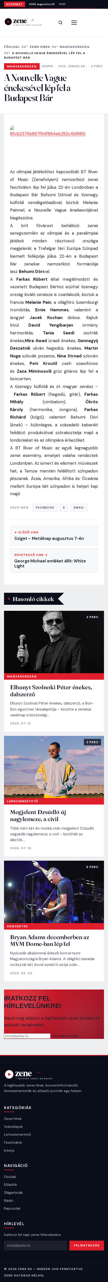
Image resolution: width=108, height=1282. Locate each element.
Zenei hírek (40, 47)
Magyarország (74, 47)
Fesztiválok (13, 1142)
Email (79, 508)
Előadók (10, 1184)
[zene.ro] (26, 21)
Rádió (8, 1200)
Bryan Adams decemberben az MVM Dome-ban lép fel (49, 940)
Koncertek (17, 926)
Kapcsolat (12, 1208)
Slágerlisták (13, 1192)
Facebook (45, 508)
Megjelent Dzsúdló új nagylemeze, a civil (38, 815)
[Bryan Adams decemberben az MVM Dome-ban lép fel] (54, 892)
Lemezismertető (22, 801)
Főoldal (12, 47)
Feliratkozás (66, 1036)
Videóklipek (13, 1126)
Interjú (9, 1150)
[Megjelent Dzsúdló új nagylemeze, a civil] (54, 767)
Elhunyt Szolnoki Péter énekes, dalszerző (51, 690)
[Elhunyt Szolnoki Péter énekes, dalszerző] (54, 642)
